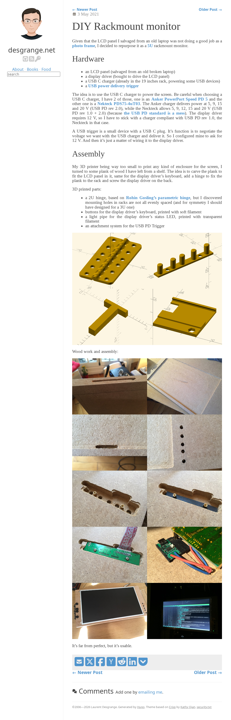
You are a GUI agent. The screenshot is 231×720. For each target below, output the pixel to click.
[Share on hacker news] (111, 664)
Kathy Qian (187, 707)
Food (46, 69)
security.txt (204, 707)
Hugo (141, 707)
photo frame (83, 45)
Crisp (172, 707)
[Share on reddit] (122, 664)
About (17, 69)
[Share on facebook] (100, 664)
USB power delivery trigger (113, 85)
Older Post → (210, 9)
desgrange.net (31, 50)
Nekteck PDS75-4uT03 (118, 103)
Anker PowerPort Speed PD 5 (179, 99)
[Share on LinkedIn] (132, 664)
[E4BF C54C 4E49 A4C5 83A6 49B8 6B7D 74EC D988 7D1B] (38, 60)
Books (32, 69)
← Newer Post (84, 9)
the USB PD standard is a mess (154, 113)
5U (150, 45)
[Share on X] (90, 664)
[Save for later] (143, 664)
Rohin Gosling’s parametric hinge (158, 197)
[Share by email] (79, 664)
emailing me (150, 692)
